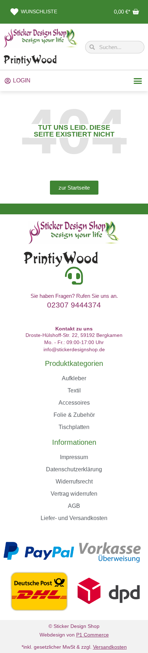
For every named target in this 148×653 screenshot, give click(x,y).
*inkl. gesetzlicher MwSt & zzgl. (74, 647)
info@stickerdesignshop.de (74, 349)
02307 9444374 (74, 305)
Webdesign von (74, 635)
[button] (138, 80)
